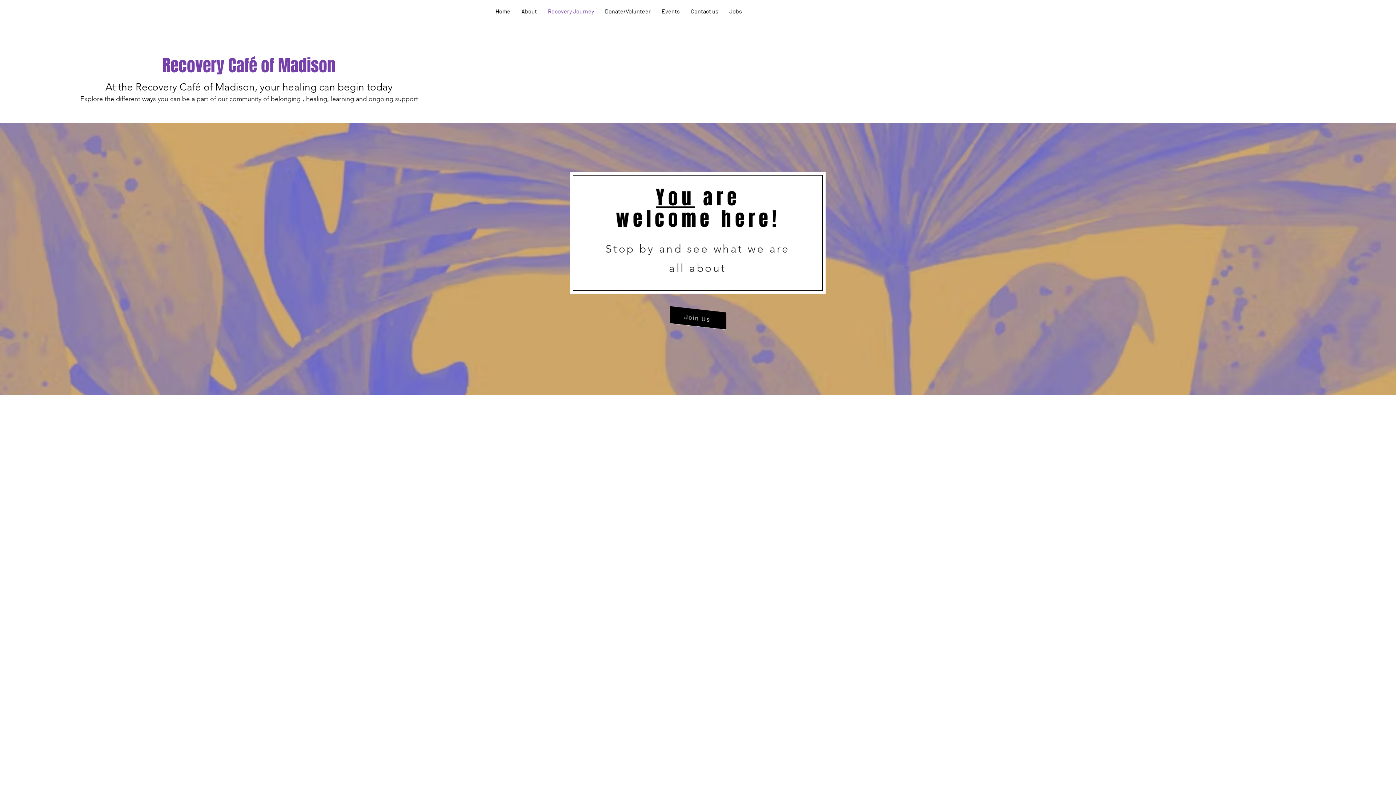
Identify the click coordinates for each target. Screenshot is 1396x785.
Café (242, 65)
